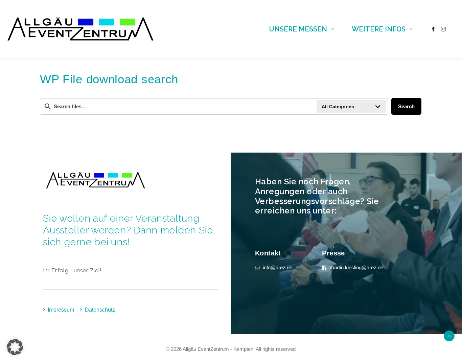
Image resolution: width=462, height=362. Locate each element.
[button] (15, 347)
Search (406, 106)
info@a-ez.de (277, 267)
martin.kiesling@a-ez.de (356, 267)
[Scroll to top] (449, 335)
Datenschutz (100, 310)
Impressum (61, 310)
